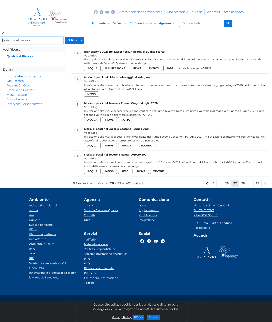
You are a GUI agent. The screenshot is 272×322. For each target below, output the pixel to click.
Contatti (89, 215)
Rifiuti (33, 229)
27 (236, 184)
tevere (158, 171)
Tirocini (89, 282)
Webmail (213, 12)
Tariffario (90, 239)
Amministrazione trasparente (140, 12)
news (137, 68)
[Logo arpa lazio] (37, 17)
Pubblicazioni (148, 215)
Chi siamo (90, 205)
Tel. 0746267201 (204, 210)
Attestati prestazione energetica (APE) (105, 256)
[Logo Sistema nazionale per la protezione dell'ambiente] (58, 17)
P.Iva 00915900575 (206, 215)
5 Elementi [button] (84, 184)
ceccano (145, 145)
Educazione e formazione (101, 278)
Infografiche (147, 220)
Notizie (205, 68)
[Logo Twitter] (101, 12)
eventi (154, 68)
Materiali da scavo (96, 244)
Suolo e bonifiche (41, 224)
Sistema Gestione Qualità (101, 210)
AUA (32, 253)
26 (228, 184)
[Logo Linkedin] (112, 12)
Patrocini (90, 273)
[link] (3, 34)
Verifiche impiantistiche (100, 249)
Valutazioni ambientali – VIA (47, 263)
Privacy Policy (122, 317)
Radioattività (37, 239)
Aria (31, 215)
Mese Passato (17, 94)
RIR (31, 258)
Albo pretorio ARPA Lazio (184, 12)
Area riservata (234, 12)
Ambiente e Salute (41, 244)
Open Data (36, 268)
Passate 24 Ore (18, 85)
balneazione (115, 68)
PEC (196, 223)
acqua (92, 68)
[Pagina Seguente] (265, 183)
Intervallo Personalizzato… (25, 104)
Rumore (34, 220)
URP (87, 220)
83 (259, 184)
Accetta (154, 317)
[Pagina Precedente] (207, 183)
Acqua (33, 210)
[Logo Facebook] (95, 12)
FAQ (87, 263)
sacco (126, 145)
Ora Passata (15, 81)
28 (244, 184)
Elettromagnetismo (42, 234)
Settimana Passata (20, 90)
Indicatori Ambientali (43, 205)
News (142, 205)
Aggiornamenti (149, 210)
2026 (170, 68)
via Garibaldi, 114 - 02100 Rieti (213, 205)
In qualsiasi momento (24, 76)
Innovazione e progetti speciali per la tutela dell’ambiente (52, 275)
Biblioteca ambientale (99, 268)
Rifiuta (139, 317)
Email (205, 223)
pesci (125, 171)
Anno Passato (17, 99)
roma (125, 119)
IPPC (32, 248)
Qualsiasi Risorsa (20, 56)
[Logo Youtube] (107, 12)
